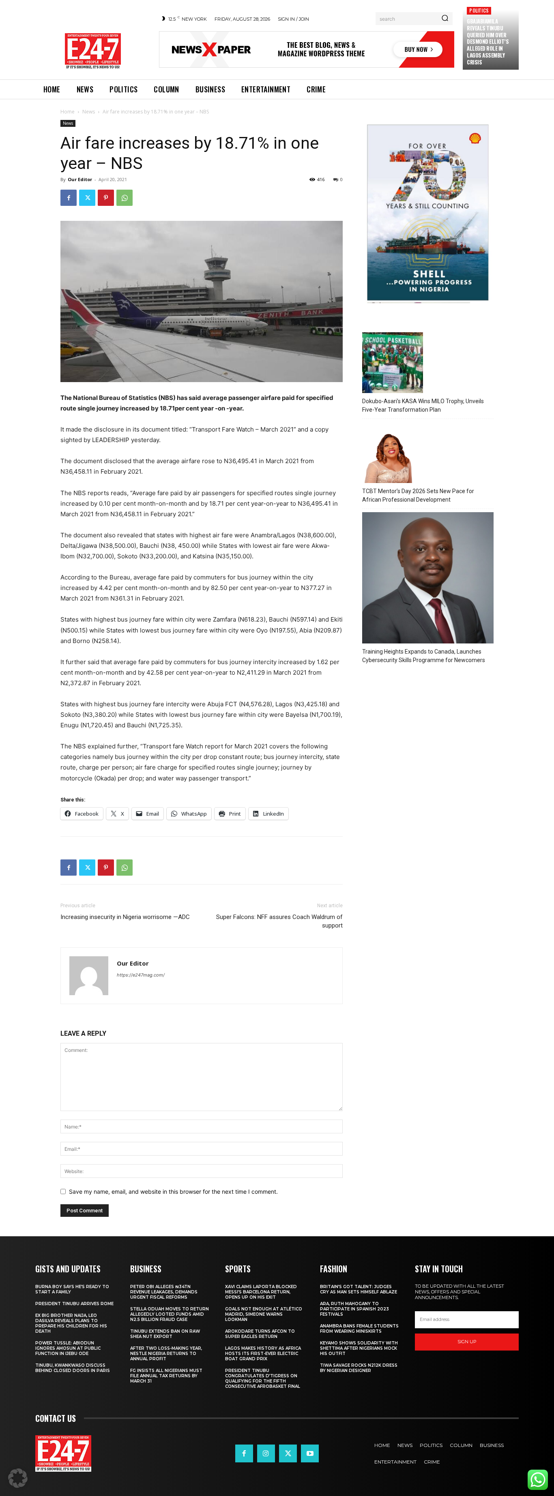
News (88, 111)
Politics (479, 10)
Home (67, 111)
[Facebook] (68, 198)
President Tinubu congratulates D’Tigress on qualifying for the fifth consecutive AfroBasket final (262, 1378)
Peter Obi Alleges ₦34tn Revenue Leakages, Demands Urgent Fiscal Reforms (164, 1292)
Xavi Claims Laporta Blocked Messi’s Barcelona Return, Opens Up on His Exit (261, 1292)
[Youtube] (310, 1453)
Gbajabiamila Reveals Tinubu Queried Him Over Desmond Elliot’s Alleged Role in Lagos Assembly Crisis (488, 41)
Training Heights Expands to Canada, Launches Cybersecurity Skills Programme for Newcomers (423, 655)
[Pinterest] (106, 198)
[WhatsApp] (124, 198)
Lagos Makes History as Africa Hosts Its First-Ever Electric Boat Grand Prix (263, 1353)
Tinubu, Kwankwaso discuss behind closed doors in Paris (72, 1368)
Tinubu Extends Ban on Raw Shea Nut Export (165, 1334)
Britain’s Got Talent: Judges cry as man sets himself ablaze (358, 1289)
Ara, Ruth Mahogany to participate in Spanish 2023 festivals (354, 1309)
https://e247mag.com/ (141, 975)
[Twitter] (87, 198)
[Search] (445, 18)
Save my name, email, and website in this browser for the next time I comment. (173, 1191)
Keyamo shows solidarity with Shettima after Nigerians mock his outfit (359, 1348)
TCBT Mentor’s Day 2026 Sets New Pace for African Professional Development (418, 495)
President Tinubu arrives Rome (74, 1303)
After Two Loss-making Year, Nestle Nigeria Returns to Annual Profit (166, 1353)
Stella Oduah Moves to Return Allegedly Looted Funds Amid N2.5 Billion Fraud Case (169, 1314)
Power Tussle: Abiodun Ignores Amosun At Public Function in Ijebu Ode (68, 1348)
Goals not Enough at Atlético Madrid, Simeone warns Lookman (263, 1314)
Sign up (467, 1341)
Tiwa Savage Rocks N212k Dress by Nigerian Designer (358, 1368)
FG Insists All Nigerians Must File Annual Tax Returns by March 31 (166, 1376)
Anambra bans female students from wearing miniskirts (359, 1328)
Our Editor (80, 179)
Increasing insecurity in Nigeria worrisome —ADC (125, 917)
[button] (18, 1478)
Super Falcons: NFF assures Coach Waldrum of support (279, 921)
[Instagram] (266, 1453)
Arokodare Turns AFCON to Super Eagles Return (260, 1334)
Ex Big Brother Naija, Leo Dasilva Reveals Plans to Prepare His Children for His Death (71, 1323)
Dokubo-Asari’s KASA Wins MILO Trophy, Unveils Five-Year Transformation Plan (423, 405)
